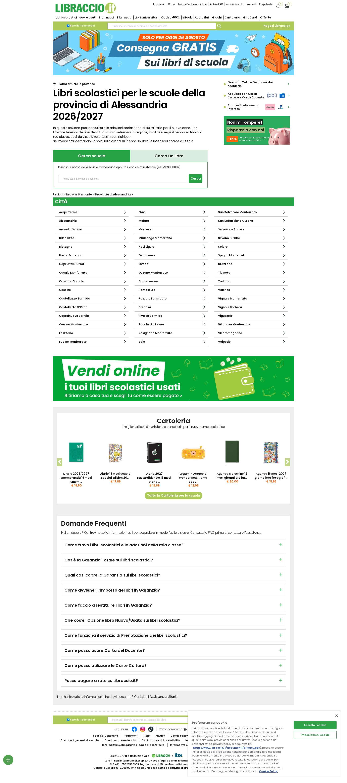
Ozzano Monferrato (153, 273)
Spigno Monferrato (232, 255)
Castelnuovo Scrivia (74, 316)
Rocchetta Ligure (151, 324)
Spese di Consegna (105, 735)
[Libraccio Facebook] (134, 731)
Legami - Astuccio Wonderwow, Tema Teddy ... (193, 478)
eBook (187, 17)
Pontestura (147, 290)
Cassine (65, 290)
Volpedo (224, 342)
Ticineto (224, 273)
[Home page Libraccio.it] (85, 12)
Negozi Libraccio (276, 26)
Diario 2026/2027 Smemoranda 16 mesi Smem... (76, 478)
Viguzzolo (225, 316)
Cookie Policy (268, 771)
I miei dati (159, 4)
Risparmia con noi (245, 130)
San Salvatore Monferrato (237, 212)
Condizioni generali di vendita (79, 740)
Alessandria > (114, 194)
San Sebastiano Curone (235, 221)
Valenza (224, 290)
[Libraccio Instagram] (142, 731)
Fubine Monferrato (73, 342)
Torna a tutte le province (76, 84)
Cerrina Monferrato (73, 324)
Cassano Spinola (71, 281)
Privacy (160, 735)
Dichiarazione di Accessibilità (161, 740)
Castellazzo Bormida (74, 298)
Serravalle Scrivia (231, 229)
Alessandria (68, 221)
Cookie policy (179, 735)
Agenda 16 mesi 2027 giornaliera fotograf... (271, 476)
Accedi (251, 4)
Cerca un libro (169, 156)
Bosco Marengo (70, 255)
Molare (144, 221)
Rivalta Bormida (150, 316)
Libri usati (124, 17)
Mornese (145, 229)
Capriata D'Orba (71, 264)
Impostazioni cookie (315, 735)
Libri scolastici (75, 17)
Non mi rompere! (244, 122)
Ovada (144, 264)
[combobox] (161, 26)
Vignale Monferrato (232, 298)
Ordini (171, 4)
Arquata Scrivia (70, 229)
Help (147, 735)
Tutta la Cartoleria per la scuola (173, 495)
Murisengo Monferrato (155, 238)
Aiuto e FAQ (216, 4)
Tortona (224, 281)
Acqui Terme (68, 212)
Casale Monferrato (73, 273)
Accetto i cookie (315, 725)
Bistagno (65, 247)
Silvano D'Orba (229, 238)
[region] (264, 744)
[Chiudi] (336, 716)
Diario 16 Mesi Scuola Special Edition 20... (115, 476)
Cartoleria (232, 17)
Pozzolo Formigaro (153, 298)
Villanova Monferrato (234, 324)
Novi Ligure (147, 247)
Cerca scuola (91, 156)
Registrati (265, 4)
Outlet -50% (170, 17)
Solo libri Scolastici (82, 25)
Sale (142, 342)
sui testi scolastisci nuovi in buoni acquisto (254, 139)
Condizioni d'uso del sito (120, 740)
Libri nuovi (106, 17)
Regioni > (59, 194)
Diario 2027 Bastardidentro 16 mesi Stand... (154, 478)
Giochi (217, 17)
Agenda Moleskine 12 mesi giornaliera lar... (232, 476)
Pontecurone (148, 281)
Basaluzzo (66, 238)
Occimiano (147, 255)
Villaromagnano (230, 333)
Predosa (145, 307)
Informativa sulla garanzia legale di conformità (133, 745)
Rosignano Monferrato (155, 333)
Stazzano (225, 264)
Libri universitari (146, 17)
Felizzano (66, 333)
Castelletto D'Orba (73, 307)
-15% (232, 139)
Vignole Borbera (230, 307)
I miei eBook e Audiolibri (192, 4)
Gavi (142, 212)
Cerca (196, 178)
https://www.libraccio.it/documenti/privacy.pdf (226, 748)
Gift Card (250, 17)
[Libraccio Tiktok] (151, 731)
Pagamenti (131, 735)
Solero (223, 247)
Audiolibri (202, 17)
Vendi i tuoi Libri (235, 4)
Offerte (265, 17)
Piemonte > (80, 194)
